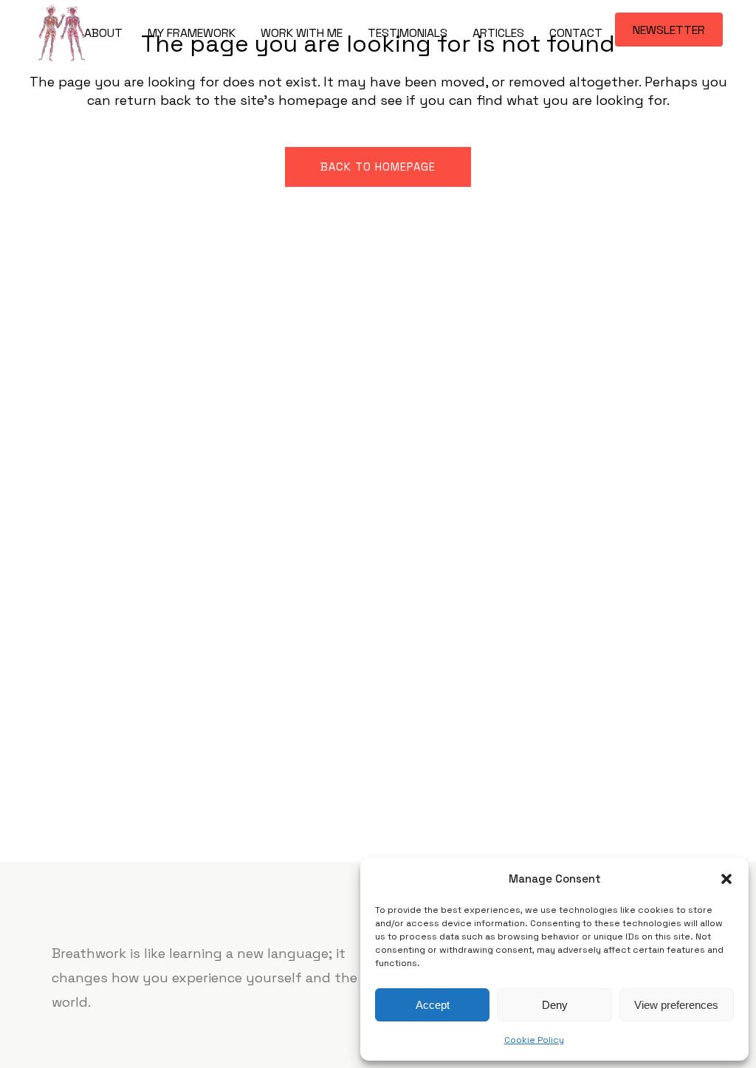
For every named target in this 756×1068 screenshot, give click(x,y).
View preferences (676, 1005)
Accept (433, 1005)
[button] (726, 879)
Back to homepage (378, 167)
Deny (555, 1005)
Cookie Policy (534, 1040)
